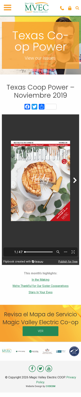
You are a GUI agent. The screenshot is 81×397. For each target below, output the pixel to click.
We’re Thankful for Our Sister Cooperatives (40, 286)
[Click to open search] (77, 8)
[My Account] (70, 8)
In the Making (40, 279)
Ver (40, 331)
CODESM (50, 386)
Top (76, 392)
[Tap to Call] (62, 8)
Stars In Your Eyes (41, 292)
